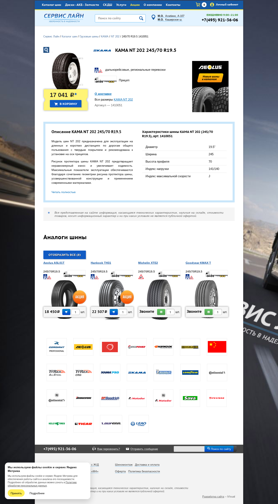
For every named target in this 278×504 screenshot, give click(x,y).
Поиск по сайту (220, 449)
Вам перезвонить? (108, 449)
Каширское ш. (170, 19)
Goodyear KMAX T (198, 262)
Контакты (173, 5)
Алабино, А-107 (171, 16)
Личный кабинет (226, 4)
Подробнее (37, 493)
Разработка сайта (213, 496)
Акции (135, 5)
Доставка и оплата (147, 464)
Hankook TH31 (101, 262)
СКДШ (107, 5)
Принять (16, 493)
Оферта (120, 471)
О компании (153, 5)
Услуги (121, 5)
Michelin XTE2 (148, 262)
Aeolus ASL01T (54, 262)
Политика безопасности (144, 471)
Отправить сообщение (144, 449)
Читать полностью (63, 192)
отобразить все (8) (64, 255)
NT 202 (115, 36)
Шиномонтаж (123, 464)
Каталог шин (51, 5)
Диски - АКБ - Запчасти (82, 5)
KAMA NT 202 (123, 99)
